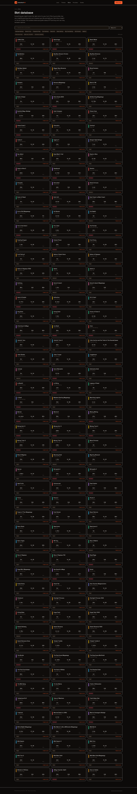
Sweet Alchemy (21, 626)
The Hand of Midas (59, 669)
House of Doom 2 (95, 311)
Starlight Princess (59, 598)
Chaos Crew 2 (21, 125)
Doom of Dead (21, 197)
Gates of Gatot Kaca (60, 254)
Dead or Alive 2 (21, 168)
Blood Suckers (94, 68)
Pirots (19, 498)
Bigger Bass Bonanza (60, 68)
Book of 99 (93, 82)
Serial (91, 569)
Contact (92, 125)
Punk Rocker (57, 512)
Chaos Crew (93, 111)
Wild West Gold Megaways (97, 755)
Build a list (118, 2)
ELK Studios (78, 31)
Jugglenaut (93, 354)
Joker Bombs (21, 354)
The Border (20, 655)
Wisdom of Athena (22, 770)
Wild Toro (92, 741)
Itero (91, 326)
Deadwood (57, 168)
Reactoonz (57, 526)
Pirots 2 (56, 498)
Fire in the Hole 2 (22, 225)
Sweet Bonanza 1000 (96, 626)
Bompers (19, 82)
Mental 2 (56, 412)
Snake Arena (21, 583)
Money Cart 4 (58, 426)
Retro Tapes (20, 541)
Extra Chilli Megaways (23, 211)
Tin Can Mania (58, 684)
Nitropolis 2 (57, 469)
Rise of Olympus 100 (59, 555)
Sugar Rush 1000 (95, 612)
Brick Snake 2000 (59, 97)
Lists (57, 2)
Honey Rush (57, 311)
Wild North (93, 727)
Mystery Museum (95, 455)
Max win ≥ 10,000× (28, 34)
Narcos (19, 469)
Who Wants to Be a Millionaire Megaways (65, 727)
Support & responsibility (116, 790)
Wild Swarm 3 (57, 741)
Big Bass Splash (22, 68)
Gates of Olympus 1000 (24, 268)
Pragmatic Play (36, 31)
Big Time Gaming (69, 31)
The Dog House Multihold (97, 655)
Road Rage (93, 555)
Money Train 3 (21, 440)
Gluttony (19, 283)
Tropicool (20, 712)
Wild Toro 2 (20, 755)
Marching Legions (95, 397)
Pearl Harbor (93, 483)
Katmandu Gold (94, 369)
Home (16, 9)
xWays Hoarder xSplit (60, 770)
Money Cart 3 (21, 426)
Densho (92, 168)
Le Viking (56, 383)
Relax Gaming (60, 31)
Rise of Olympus (22, 555)
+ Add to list (46, 49)
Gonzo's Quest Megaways (97, 283)
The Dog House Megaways (61, 655)
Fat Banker (57, 211)
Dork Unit (56, 197)
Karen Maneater (58, 369)
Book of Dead (21, 97)
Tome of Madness (59, 698)
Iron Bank (56, 326)
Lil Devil (19, 397)
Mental (19, 412)
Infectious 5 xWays (23, 326)
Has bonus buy (18, 34)
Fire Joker (56, 225)
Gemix (55, 268)
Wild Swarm (20, 741)
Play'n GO (52, 31)
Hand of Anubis (21, 297)
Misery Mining (94, 412)
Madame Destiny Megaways (62, 397)
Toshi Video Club (94, 698)
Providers (75, 2)
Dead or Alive (93, 154)
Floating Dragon (22, 240)
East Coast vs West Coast (97, 197)
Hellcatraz (57, 297)
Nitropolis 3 (93, 469)
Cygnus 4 (56, 140)
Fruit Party (93, 240)
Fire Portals (93, 225)
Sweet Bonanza (58, 626)
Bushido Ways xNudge (23, 111)
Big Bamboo (20, 54)
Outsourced (57, 483)
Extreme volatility (39, 34)
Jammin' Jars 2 (58, 340)
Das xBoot (20, 154)
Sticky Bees (20, 612)
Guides (82, 2)
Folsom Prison (58, 240)
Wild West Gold (58, 755)
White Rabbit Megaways (24, 727)
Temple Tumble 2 (95, 641)
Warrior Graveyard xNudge (97, 712)
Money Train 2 (94, 426)
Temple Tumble (58, 641)
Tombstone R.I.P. (22, 698)
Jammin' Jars (21, 340)
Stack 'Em (56, 583)
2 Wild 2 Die (20, 39)
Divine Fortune (94, 183)
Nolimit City (28, 31)
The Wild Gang (21, 684)
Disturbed (56, 183)
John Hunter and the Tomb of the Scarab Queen (104, 340)
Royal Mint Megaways (23, 569)
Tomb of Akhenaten (95, 684)
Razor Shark (20, 526)
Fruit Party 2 (21, 254)
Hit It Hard (93, 297)
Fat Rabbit (93, 211)
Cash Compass (58, 111)
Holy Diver (20, 311)
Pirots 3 (92, 498)
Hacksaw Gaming (19, 31)
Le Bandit (20, 383)
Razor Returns (94, 512)
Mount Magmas (21, 455)
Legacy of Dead (94, 383)
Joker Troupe (57, 354)
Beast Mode (93, 39)
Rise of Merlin (94, 541)
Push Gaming (45, 31)
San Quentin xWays (59, 569)
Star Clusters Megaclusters (98, 583)
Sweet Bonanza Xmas (23, 641)
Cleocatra (56, 125)
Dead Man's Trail (58, 154)
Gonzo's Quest (58, 283)
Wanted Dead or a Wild (60, 712)
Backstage (57, 39)
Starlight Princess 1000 (97, 598)
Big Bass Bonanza (95, 54)
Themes (63, 2)
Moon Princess (94, 440)
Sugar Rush (57, 612)
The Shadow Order (95, 669)
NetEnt (84, 31)
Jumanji (19, 369)
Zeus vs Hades (94, 770)
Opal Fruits (20, 483)
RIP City (56, 541)
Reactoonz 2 (93, 526)
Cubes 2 (19, 140)
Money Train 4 (58, 440)
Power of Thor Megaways (24, 512)
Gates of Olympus (95, 254)
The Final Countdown (23, 669)
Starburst (20, 598)
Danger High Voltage (96, 140)
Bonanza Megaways (59, 82)
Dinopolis (20, 183)
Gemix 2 (92, 268)
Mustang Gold (58, 455)
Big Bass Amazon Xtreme (61, 54)
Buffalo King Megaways (97, 97)
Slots (69, 2)
